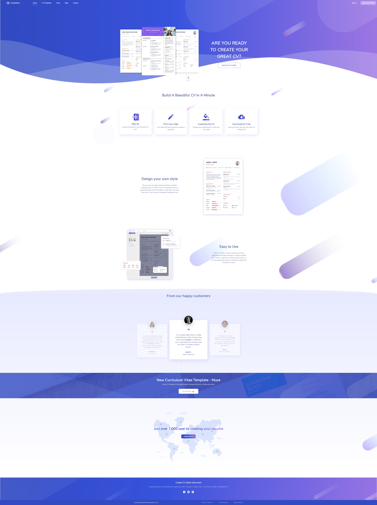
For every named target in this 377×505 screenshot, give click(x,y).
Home (35, 3)
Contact (75, 3)
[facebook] (184, 492)
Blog (66, 3)
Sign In (354, 3)
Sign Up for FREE (368, 3)
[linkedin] (193, 492)
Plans (58, 3)
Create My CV (188, 436)
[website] (188, 492)
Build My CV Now (229, 65)
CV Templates (46, 3)
